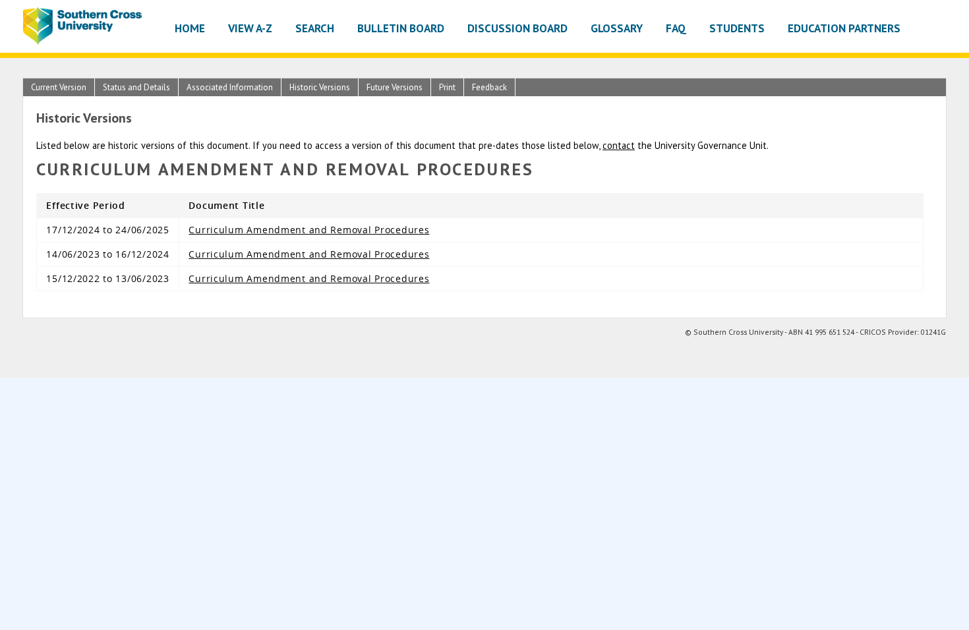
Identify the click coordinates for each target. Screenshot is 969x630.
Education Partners (844, 28)
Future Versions (395, 87)
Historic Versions (319, 87)
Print (447, 87)
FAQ (676, 28)
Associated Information (230, 87)
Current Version (58, 87)
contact (618, 145)
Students (737, 28)
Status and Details (136, 87)
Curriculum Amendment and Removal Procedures (309, 229)
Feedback (489, 87)
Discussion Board (517, 28)
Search (314, 28)
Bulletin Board (400, 28)
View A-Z (250, 28)
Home (190, 28)
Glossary (617, 28)
